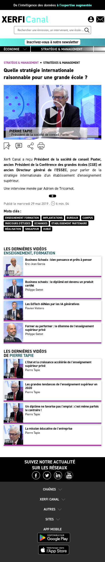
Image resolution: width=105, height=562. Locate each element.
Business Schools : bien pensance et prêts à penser (58, 260)
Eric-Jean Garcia (35, 264)
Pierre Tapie (32, 370)
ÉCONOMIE (11, 49)
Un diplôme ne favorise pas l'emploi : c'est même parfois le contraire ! (62, 408)
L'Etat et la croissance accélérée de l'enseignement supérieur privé (58, 364)
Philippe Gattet (34, 289)
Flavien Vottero (34, 308)
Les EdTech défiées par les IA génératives (52, 304)
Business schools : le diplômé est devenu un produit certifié (59, 283)
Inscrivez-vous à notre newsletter (52, 42)
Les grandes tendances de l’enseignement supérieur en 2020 (61, 386)
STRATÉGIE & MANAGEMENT (61, 49)
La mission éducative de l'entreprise (48, 428)
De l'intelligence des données (52, 5)
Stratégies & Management (61, 63)
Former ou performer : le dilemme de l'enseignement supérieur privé (59, 328)
